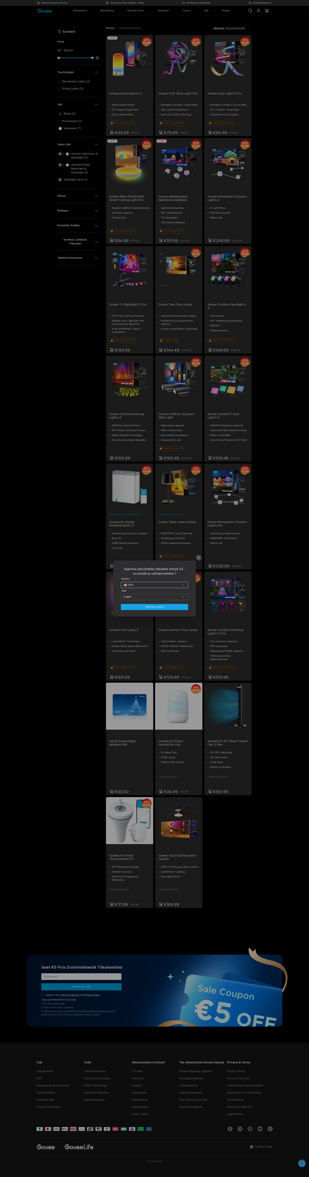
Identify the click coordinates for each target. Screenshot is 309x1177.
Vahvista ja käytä (154, 607)
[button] (154, 585)
